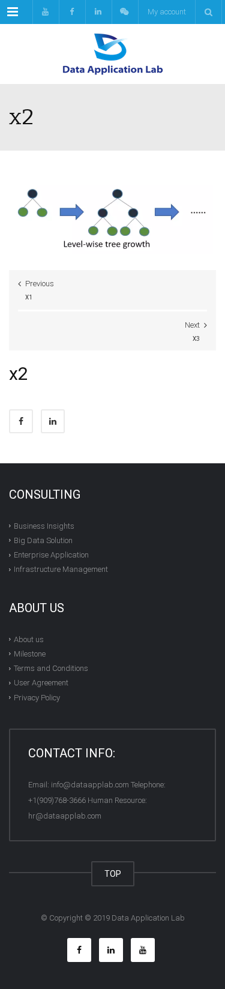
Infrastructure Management (61, 569)
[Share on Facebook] (21, 421)
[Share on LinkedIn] (53, 421)
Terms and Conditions (51, 668)
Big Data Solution (43, 540)
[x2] (112, 213)
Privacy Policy (37, 697)
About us (29, 639)
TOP (112, 874)
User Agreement (41, 682)
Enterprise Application (51, 554)
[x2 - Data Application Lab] (112, 54)
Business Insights (44, 526)
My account (167, 11)
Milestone (30, 653)
